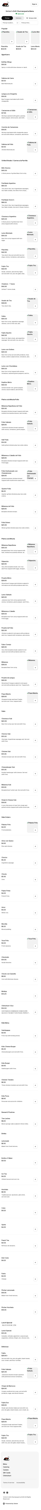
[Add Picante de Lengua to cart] (35, 684)
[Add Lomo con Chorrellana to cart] (35, 372)
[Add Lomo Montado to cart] (35, 239)
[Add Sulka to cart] (35, 322)
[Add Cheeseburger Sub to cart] (35, 773)
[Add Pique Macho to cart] (35, 700)
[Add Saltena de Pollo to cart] (35, 150)
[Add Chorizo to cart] (35, 863)
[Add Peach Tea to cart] (35, 1246)
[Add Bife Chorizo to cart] (35, 173)
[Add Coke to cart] (35, 1212)
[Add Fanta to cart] (35, 1279)
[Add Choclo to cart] (35, 879)
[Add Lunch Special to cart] (35, 1337)
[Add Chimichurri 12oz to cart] (35, 1012)
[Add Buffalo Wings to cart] (35, 67)
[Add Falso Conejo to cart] (35, 651)
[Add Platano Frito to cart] (35, 830)
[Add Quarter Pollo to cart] (35, 495)
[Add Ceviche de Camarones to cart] (35, 133)
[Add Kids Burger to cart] (35, 1068)
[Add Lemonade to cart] (35, 1146)
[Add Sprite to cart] (35, 1229)
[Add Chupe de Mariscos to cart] (35, 1392)
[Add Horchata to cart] (35, 1196)
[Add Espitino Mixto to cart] (35, 389)
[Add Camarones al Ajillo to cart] (35, 117)
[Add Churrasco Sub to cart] (35, 724)
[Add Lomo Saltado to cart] (35, 601)
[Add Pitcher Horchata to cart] (35, 1312)
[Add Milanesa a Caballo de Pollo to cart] (35, 462)
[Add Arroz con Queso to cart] (35, 846)
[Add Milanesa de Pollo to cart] (35, 512)
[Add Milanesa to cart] (35, 667)
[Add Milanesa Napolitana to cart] (35, 551)
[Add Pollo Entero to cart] (35, 528)
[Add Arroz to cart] (35, 913)
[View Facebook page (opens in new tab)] (4, 1492)
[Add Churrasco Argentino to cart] (35, 223)
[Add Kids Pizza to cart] (35, 1101)
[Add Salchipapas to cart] (35, 1036)
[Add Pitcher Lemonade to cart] (35, 1295)
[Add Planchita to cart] (11, 41)
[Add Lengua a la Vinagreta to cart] (35, 100)
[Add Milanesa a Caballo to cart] (35, 617)
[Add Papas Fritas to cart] (35, 896)
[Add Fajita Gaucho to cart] (35, 339)
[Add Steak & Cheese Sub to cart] (35, 806)
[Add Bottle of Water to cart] (35, 1162)
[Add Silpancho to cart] (35, 568)
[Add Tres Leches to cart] (35, 1124)
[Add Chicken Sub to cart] (35, 757)
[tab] (7, 18)
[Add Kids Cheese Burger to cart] (35, 1052)
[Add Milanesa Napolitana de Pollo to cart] (35, 412)
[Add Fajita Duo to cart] (35, 1409)
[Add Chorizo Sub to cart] (35, 740)
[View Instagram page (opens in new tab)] (7, 1492)
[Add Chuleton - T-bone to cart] (35, 289)
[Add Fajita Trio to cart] (35, 273)
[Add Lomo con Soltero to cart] (35, 356)
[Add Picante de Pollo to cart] (35, 634)
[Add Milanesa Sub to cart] (35, 790)
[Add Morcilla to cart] (35, 929)
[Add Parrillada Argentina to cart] (35, 189)
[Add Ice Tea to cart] (35, 1179)
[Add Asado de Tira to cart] (26, 41)
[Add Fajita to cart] (35, 1359)
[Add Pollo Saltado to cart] (35, 428)
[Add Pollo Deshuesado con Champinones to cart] (35, 478)
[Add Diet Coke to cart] (35, 1262)
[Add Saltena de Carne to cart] (35, 83)
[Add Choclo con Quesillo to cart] (35, 979)
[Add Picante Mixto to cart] (35, 584)
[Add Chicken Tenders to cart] (35, 1085)
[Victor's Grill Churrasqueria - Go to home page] (5, 4)
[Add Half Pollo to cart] (35, 445)
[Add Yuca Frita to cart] (35, 946)
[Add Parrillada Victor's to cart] (35, 206)
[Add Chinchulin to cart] (35, 962)
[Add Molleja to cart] (35, 996)
